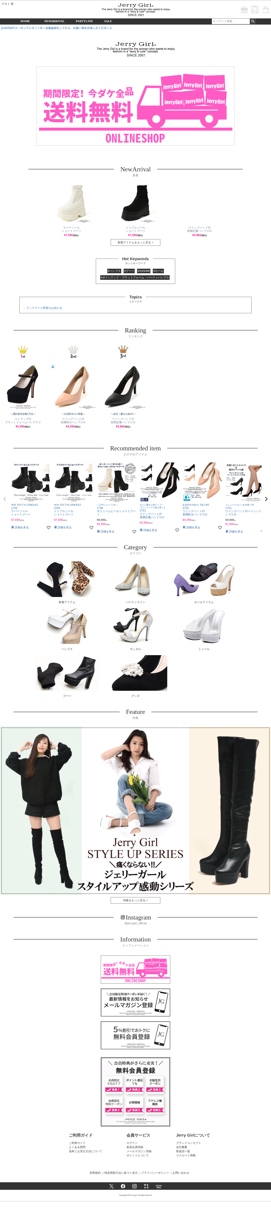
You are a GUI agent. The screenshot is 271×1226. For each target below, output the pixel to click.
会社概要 (181, 1147)
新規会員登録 (135, 1147)
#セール (158, 270)
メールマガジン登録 (139, 1151)
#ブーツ (129, 270)
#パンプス (114, 270)
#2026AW (144, 270)
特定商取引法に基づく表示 (121, 1172)
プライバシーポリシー (155, 1172)
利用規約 (95, 1172)
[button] (5, 499)
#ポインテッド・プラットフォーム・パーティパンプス (135, 277)
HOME (25, 21)
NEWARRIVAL (54, 21)
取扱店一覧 (183, 1151)
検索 (253, 21)
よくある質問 (77, 1147)
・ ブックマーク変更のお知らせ (42, 307)
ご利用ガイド (77, 1142)
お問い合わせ (181, 1172)
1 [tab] (133, 149)
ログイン (132, 1142)
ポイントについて (138, 1155)
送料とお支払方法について (85, 1151)
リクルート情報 (186, 1155)
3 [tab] (138, 149)
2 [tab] (136, 149)
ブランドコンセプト (188, 1142)
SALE (108, 21)
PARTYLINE (84, 21)
